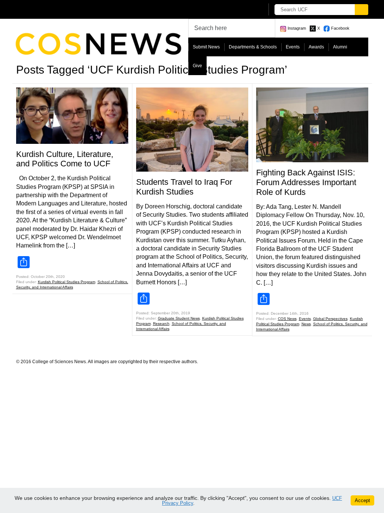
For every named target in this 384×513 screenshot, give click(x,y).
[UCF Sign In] (239, 9)
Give (197, 65)
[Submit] (361, 9)
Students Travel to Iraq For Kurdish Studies (184, 186)
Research (161, 323)
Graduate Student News (179, 318)
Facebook (340, 28)
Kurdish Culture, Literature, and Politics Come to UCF (64, 159)
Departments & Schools (253, 47)
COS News (287, 319)
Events (293, 47)
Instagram (297, 28)
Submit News (206, 47)
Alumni (340, 47)
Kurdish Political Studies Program (66, 282)
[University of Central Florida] (71, 9)
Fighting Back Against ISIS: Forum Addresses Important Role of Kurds (306, 182)
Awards (316, 47)
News (306, 324)
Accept (362, 500)
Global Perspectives (330, 319)
